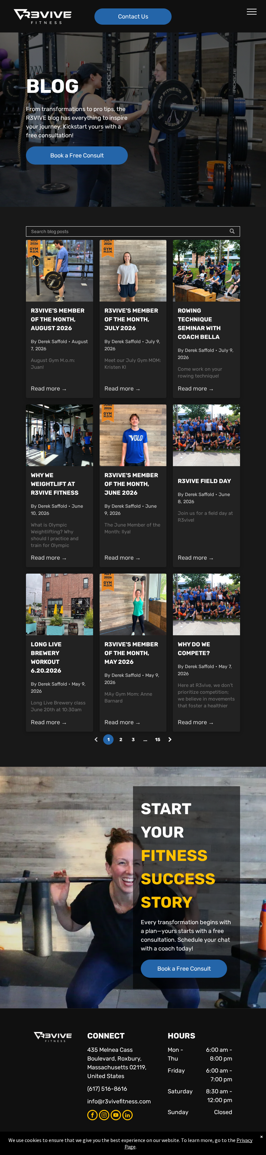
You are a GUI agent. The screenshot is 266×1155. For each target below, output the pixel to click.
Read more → (49, 388)
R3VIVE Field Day (204, 481)
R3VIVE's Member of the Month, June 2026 (131, 484)
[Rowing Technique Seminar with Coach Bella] (206, 271)
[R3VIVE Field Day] (206, 435)
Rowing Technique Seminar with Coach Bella (199, 324)
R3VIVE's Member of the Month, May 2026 (131, 653)
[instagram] (104, 1116)
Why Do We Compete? (194, 649)
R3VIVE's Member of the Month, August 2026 (57, 319)
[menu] (251, 11)
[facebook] (92, 1116)
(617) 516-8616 (107, 1088)
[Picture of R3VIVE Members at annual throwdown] (206, 604)
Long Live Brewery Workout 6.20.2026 (46, 657)
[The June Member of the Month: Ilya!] (133, 435)
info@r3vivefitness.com (119, 1101)
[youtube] (116, 1116)
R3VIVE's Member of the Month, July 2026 (131, 319)
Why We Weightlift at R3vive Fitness (55, 484)
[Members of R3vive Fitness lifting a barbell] (59, 435)
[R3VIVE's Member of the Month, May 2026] (133, 604)
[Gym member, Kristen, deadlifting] (133, 271)
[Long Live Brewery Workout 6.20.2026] (59, 604)
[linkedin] (127, 1116)
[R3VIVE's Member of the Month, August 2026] (59, 271)
